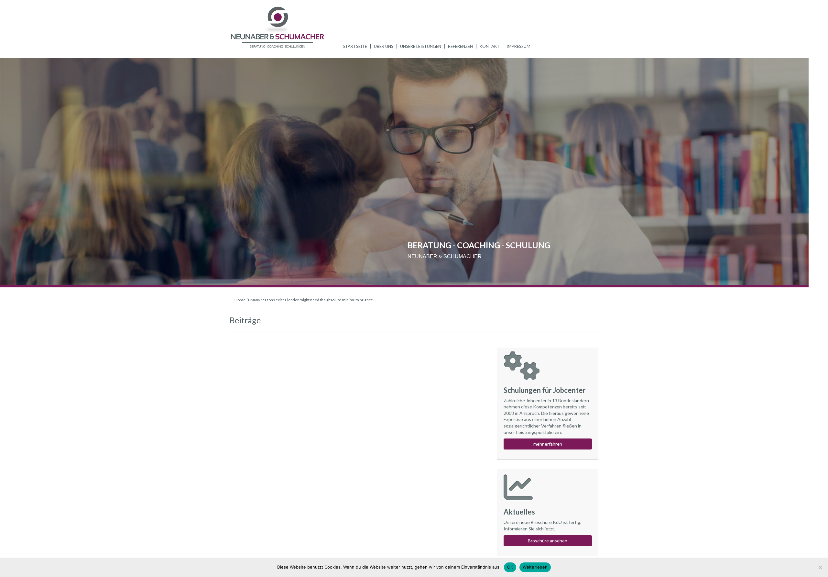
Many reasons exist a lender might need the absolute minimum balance (311, 299)
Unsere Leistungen (420, 46)
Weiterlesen (535, 567)
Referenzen (460, 46)
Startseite (355, 46)
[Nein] (820, 567)
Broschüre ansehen (547, 540)
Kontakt (490, 46)
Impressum (518, 46)
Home (239, 299)
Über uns (383, 46)
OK (510, 567)
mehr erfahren (547, 444)
